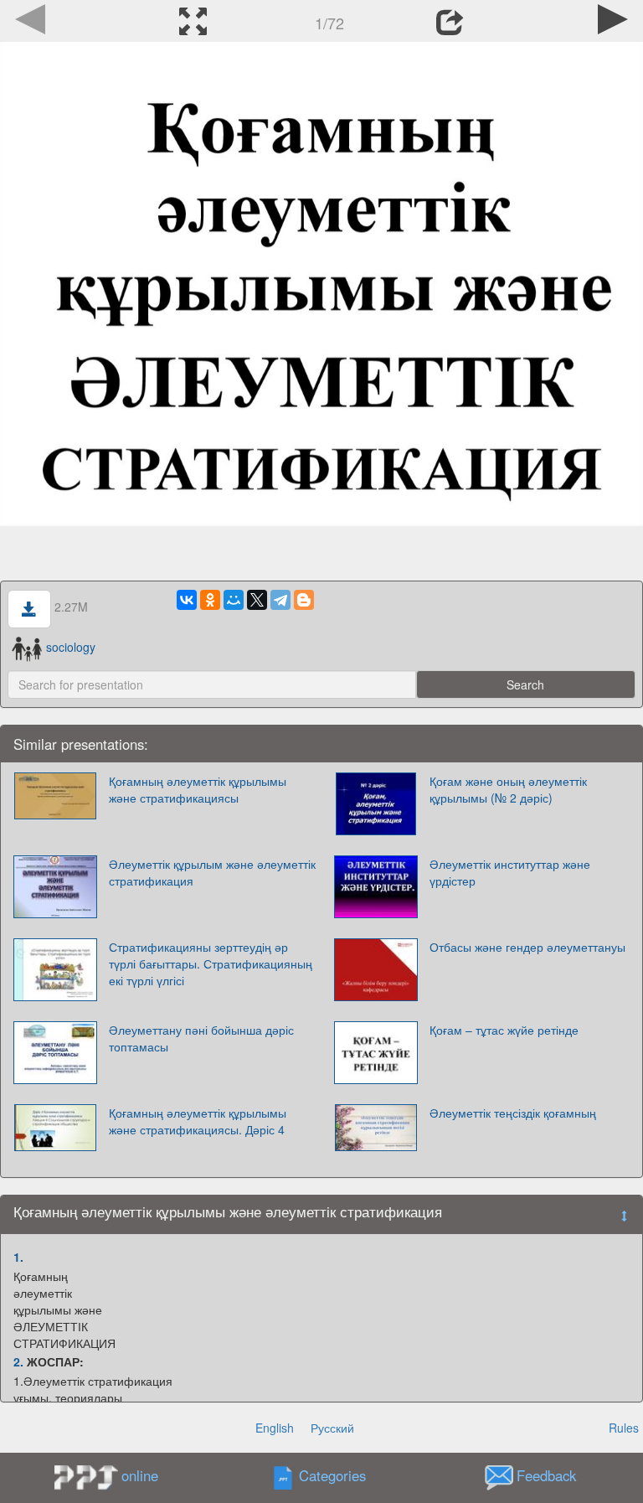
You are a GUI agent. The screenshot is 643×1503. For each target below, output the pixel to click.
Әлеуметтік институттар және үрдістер (510, 872)
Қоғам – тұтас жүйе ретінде (504, 1029)
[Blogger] (304, 600)
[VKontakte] (187, 600)
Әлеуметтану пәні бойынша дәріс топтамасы (201, 1038)
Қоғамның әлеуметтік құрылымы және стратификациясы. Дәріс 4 (197, 1121)
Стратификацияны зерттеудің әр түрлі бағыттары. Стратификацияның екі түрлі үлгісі (210, 963)
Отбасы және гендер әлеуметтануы (527, 946)
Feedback (546, 1475)
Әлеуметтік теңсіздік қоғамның (513, 1112)
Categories (332, 1475)
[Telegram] (280, 600)
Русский (332, 1427)
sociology (70, 646)
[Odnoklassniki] (210, 600)
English (274, 1427)
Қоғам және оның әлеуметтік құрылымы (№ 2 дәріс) (508, 789)
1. (18, 1256)
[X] (257, 600)
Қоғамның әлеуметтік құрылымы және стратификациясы (197, 789)
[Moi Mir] (234, 600)
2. (18, 1361)
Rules (624, 1427)
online (139, 1475)
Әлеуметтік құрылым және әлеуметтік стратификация (212, 872)
